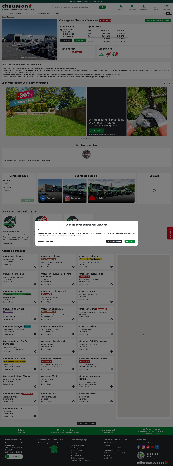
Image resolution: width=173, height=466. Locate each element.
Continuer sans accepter (46, 241)
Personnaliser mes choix (114, 241)
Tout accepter (130, 241)
